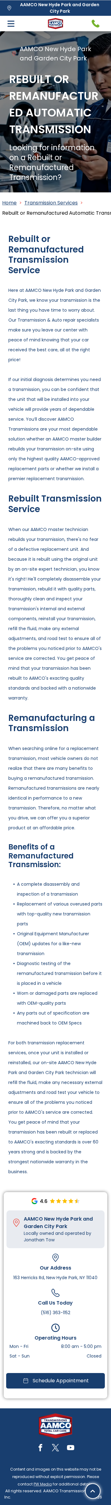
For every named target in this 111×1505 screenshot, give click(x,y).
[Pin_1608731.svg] (16, 1222)
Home (9, 202)
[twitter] (55, 1448)
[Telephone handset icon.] (95, 23)
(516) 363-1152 (55, 1313)
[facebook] (40, 1448)
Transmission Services (51, 202)
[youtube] (70, 1448)
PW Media (43, 1484)
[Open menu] (11, 24)
